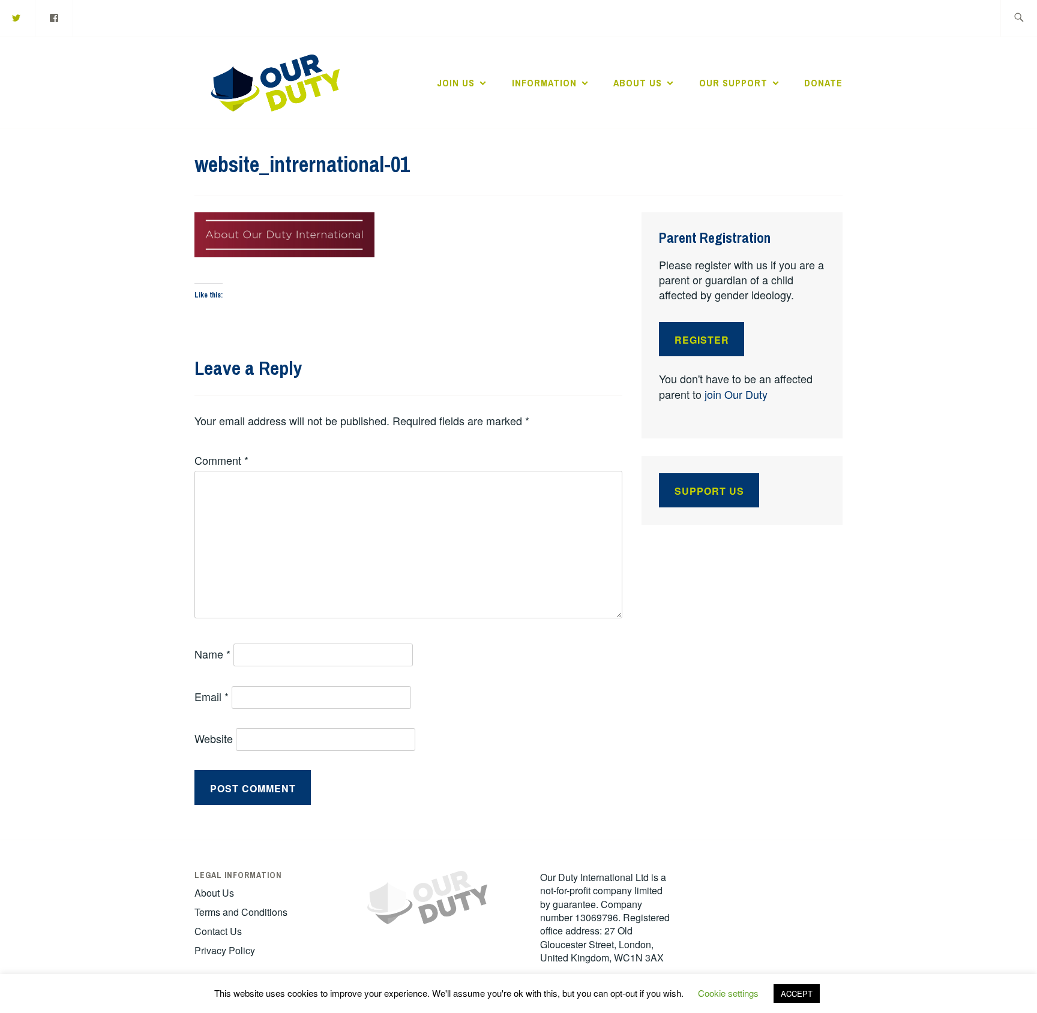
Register (702, 340)
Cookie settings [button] (728, 993)
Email (211, 696)
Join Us (456, 82)
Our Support (733, 82)
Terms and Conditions (240, 912)
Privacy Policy (224, 950)
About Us (637, 82)
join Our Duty (736, 394)
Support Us (709, 491)
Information (544, 82)
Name (212, 654)
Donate (823, 82)
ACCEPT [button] (797, 993)
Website (213, 738)
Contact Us (218, 931)
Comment (221, 460)
